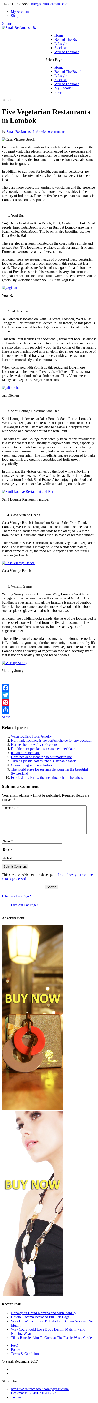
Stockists (60, 48)
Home (58, 35)
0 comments (56, 131)
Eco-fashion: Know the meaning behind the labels (47, 777)
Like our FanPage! (16, 896)
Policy (15, 1349)
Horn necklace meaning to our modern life (41, 757)
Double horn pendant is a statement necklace (43, 749)
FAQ (14, 1345)
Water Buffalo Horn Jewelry (31, 736)
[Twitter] (49, 695)
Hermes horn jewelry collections (34, 744)
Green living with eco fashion (32, 765)
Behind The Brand (67, 39)
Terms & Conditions (25, 1354)
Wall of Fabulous (66, 52)
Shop (14, 16)
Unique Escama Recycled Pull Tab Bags (40, 1317)
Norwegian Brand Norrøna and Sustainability (43, 1313)
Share (6, 717)
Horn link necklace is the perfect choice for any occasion (51, 740)
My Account (20, 12)
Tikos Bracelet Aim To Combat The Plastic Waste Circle (51, 1338)
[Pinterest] (49, 702)
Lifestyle (60, 44)
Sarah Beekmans (18, 131)
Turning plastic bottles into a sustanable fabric (43, 761)
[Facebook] (49, 688)
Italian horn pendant (25, 753)
